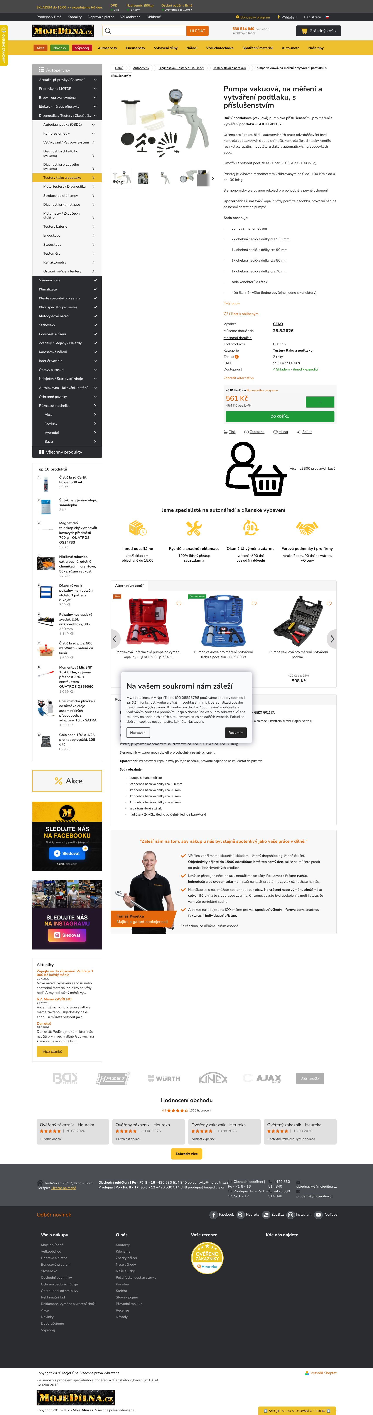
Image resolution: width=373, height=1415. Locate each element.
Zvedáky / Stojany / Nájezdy (60, 343)
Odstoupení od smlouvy (59, 1290)
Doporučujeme (52, 1323)
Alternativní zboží (129, 585)
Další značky (310, 1078)
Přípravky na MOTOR (55, 88)
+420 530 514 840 (171, 1182)
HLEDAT (197, 30)
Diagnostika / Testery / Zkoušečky (65, 115)
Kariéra (121, 1290)
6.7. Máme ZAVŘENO (54, 999)
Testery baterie (55, 226)
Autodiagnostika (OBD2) (62, 124)
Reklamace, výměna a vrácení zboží (68, 1304)
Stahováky (47, 325)
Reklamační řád (53, 1297)
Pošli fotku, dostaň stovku (136, 1277)
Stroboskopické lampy (60, 195)
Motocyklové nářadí (54, 316)
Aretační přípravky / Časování (61, 79)
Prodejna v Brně (49, 17)
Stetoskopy (52, 244)
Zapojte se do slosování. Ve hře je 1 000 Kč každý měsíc (65, 973)
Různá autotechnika (54, 405)
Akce (48, 414)
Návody (122, 1317)
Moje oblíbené (52, 1245)
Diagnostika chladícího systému (60, 153)
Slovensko (49, 1271)
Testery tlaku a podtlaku (62, 177)
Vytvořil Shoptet (324, 1373)
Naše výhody (126, 1264)
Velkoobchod (130, 17)
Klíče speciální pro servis (58, 307)
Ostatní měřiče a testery (62, 271)
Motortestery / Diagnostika (64, 186)
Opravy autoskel (51, 369)
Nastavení (138, 732)
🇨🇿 (326, 17)
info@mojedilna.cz (244, 33)
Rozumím (235, 732)
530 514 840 (251, 29)
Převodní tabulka (129, 1304)
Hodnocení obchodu (186, 1100)
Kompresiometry (56, 133)
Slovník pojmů (127, 1297)
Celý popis (232, 303)
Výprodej (52, 432)
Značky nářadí (126, 1258)
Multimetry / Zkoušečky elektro (61, 215)
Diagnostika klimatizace (61, 204)
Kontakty (75, 17)
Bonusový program (255, 17)
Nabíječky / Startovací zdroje (61, 378)
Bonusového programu (262, 390)
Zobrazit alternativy (239, 378)
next (332, 639)
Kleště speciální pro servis (59, 298)
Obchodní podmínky (56, 1277)
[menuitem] (40, 48)
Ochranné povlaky (53, 396)
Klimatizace (48, 289)
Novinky (51, 423)
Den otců (44, 1024)
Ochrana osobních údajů (59, 1284)
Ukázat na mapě (63, 1188)
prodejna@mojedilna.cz (206, 1187)
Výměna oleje (50, 280)
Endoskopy (51, 235)
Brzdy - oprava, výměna (57, 97)
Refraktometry (54, 262)
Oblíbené (154, 17)
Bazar (49, 441)
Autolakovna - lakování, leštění (63, 387)
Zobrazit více (187, 1153)
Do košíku (280, 416)
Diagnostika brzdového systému (61, 166)
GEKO (278, 324)
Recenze (122, 1310)
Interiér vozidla (50, 361)
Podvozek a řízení (52, 334)
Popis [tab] (119, 699)
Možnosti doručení (238, 337)
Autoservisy (58, 70)
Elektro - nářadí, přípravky (59, 106)
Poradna (122, 1284)
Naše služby (125, 1271)
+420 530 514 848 (171, 1187)
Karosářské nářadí (53, 352)
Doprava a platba (101, 17)
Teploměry (51, 253)
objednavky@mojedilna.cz (208, 1182)
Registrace (312, 17)
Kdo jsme (123, 1251)
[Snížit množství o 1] (320, 402)
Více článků (52, 1051)
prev (114, 639)
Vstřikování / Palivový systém (66, 142)
